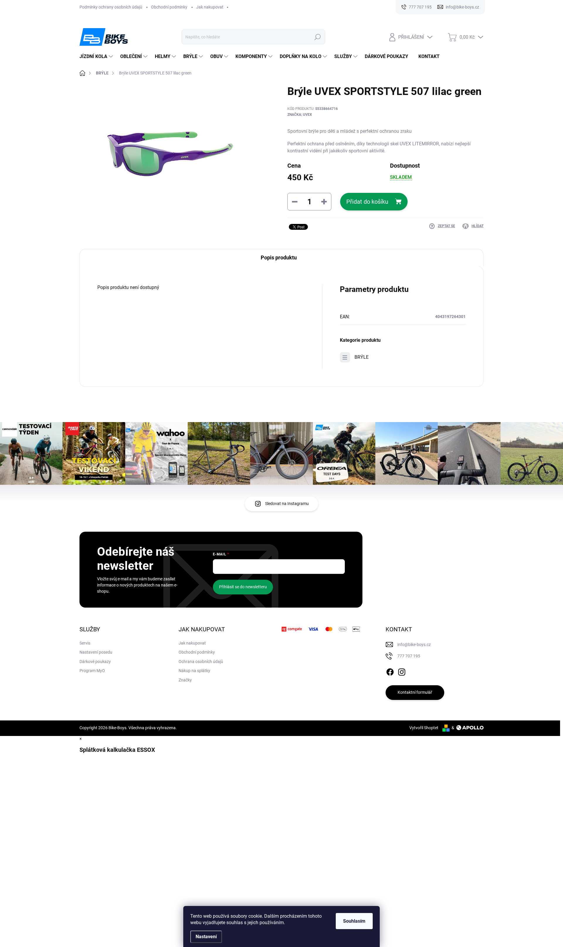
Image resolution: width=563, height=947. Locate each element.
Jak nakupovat (209, 7)
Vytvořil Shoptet (423, 727)
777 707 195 (408, 656)
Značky (185, 680)
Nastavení (206, 936)
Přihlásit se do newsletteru (243, 586)
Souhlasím (354, 921)
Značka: (299, 115)
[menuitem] (96, 56)
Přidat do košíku (367, 201)
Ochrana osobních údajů (201, 661)
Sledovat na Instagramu (287, 503)
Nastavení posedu (95, 652)
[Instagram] (401, 671)
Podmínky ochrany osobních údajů (110, 7)
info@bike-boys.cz (414, 644)
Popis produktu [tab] (279, 257)
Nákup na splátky (194, 670)
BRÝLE (362, 357)
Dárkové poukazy (95, 661)
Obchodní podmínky (169, 7)
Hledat (318, 37)
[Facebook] (390, 671)
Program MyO (92, 670)
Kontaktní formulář (415, 692)
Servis (84, 643)
